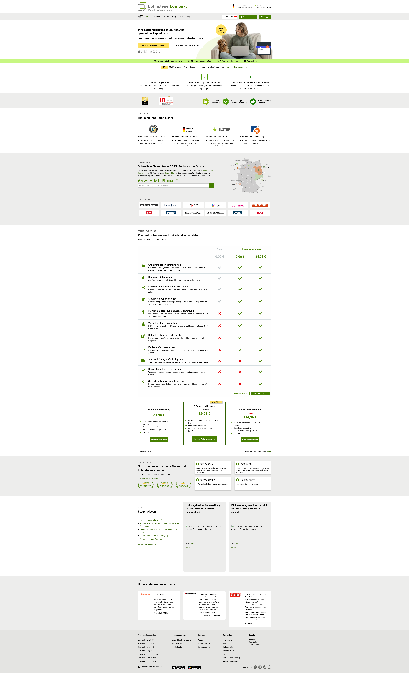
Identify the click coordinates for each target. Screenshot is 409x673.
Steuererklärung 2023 (146, 647)
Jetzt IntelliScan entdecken (237, 67)
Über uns (201, 635)
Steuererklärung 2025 (146, 640)
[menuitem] (229, 17)
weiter (188, 547)
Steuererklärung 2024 (146, 644)
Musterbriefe (177, 647)
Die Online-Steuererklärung (160, 10)
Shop (188, 17)
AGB (224, 644)
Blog (181, 17)
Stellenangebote (204, 647)
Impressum (227, 640)
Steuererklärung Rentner (147, 661)
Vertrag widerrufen (230, 661)
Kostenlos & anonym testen (187, 45)
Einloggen (266, 17)
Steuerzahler (169, 173)
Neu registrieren (249, 17)
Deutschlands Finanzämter (182, 640)
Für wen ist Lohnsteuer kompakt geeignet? (155, 536)
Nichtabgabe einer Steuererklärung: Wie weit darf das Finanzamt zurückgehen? (203, 508)
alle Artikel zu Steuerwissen (148, 545)
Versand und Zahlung (231, 658)
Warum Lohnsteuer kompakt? (151, 520)
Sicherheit (156, 17)
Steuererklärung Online (147, 635)
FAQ (174, 17)
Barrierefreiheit (228, 651)
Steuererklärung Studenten (148, 654)
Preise (166, 17)
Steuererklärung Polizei (147, 658)
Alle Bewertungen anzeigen (148, 479)
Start (146, 17)
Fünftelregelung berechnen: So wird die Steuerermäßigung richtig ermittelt (249, 508)
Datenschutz (228, 647)
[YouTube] (269, 667)
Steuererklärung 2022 (146, 651)
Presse (200, 640)
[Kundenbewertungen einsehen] (145, 101)
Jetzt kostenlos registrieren (153, 45)
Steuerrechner (177, 644)
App (139, 17)
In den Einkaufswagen (159, 440)
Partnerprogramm (204, 644)
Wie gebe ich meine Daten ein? (151, 539)
